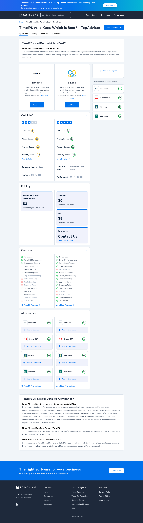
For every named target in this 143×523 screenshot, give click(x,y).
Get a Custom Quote (65, 240)
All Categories (77, 516)
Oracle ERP (33, 339)
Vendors (47, 500)
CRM (73, 508)
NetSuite (32, 323)
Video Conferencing (80, 496)
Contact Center (78, 500)
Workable (32, 372)
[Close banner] (120, 5)
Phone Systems (78, 492)
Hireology (32, 355)
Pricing (34, 33)
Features (44, 33)
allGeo (72, 82)
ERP (73, 512)
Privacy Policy (105, 492)
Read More (44, 95)
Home (46, 492)
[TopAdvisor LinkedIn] (17, 504)
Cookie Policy (104, 500)
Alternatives (57, 33)
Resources (48, 504)
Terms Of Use (104, 496)
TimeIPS (37, 82)
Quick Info (23, 33)
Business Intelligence (80, 504)
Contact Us (48, 496)
